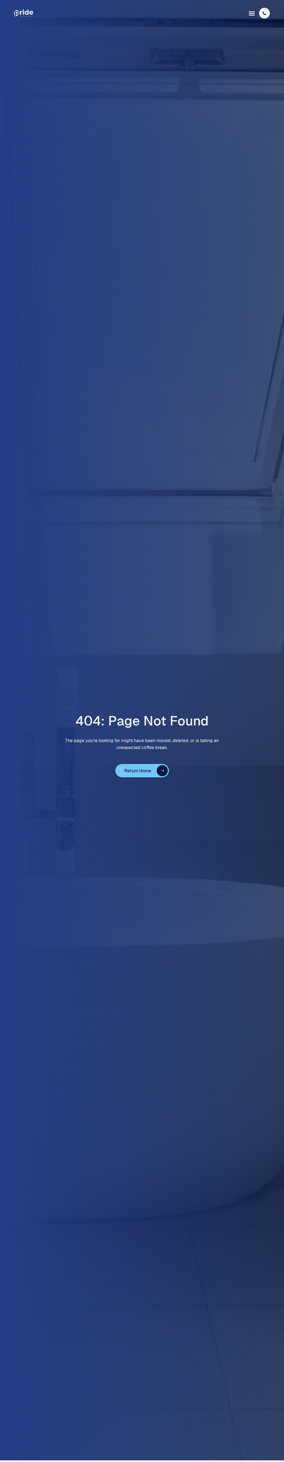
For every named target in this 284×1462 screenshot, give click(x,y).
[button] (252, 13)
